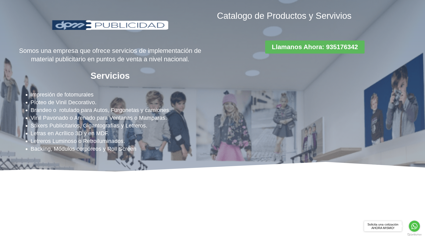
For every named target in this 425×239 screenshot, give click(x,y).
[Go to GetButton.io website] (414, 234)
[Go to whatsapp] (414, 226)
